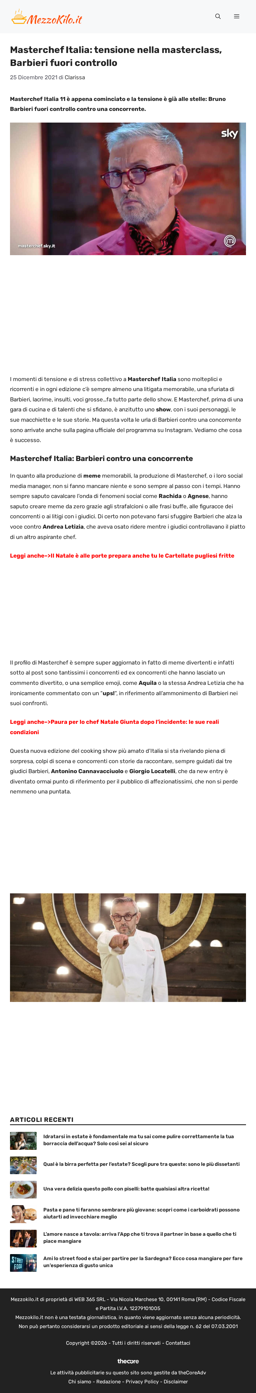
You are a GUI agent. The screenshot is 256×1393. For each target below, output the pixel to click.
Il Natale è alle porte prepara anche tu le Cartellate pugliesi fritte (142, 555)
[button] (218, 17)
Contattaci (178, 1343)
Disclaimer (176, 1382)
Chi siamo (79, 1382)
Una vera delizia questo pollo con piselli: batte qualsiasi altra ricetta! (126, 1189)
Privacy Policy (142, 1382)
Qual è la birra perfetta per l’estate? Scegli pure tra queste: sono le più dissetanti (141, 1164)
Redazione (108, 1382)
